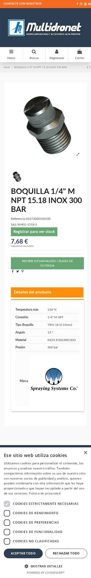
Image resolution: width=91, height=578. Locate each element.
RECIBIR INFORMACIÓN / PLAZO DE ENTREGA (47, 263)
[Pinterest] (22, 271)
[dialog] (45, 512)
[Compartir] (13, 271)
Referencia (18, 218)
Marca (24, 381)
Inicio (7, 67)
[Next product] (90, 67)
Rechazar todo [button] (66, 553)
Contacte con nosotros (22, 3)
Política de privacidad (44, 493)
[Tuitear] (17, 271)
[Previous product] (88, 67)
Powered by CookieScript (45, 572)
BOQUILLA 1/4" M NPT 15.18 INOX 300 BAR (40, 67)
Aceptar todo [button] (23, 553)
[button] (45, 566)
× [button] (85, 453)
